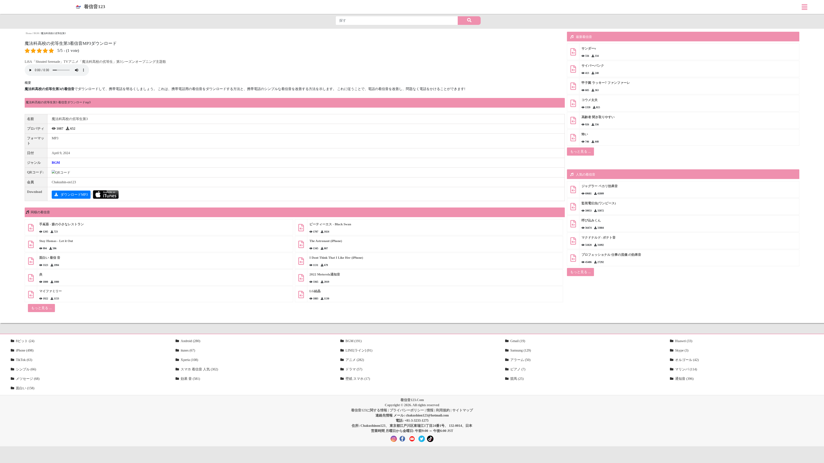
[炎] (31, 279)
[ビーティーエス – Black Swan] (301, 229)
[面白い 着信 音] (31, 263)
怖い (585, 134)
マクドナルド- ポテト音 (599, 237)
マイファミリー (50, 291)
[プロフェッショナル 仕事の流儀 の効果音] (573, 260)
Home (29, 33)
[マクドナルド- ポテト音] (573, 242)
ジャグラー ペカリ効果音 (600, 186)
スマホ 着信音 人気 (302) (199, 369)
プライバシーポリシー (407, 410)
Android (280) (190, 341)
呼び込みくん (591, 220)
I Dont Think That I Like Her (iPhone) (336, 257)
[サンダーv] (573, 53)
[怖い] (573, 139)
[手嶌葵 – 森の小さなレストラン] (31, 229)
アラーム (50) (520, 360)
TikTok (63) (24, 360)
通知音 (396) (684, 378)
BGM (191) (353, 341)
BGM (36, 33)
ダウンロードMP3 (74, 194)
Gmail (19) (517, 341)
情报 (430, 410)
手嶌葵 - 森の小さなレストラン (61, 224)
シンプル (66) (26, 369)
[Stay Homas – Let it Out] (31, 246)
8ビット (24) (25, 341)
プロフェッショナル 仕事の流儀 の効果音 (611, 254)
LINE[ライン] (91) (358, 350)
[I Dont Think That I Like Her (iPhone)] (301, 263)
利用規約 (443, 410)
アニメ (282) (354, 360)
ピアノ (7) (517, 369)
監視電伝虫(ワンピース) (599, 203)
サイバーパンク (593, 65)
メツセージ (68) (27, 378)
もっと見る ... (580, 151)
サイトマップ (462, 410)
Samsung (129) (520, 350)
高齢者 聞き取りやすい (598, 117)
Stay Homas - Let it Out (56, 241)
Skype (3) (681, 350)
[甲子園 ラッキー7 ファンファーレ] (573, 88)
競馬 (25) (517, 378)
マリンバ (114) (686, 369)
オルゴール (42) (687, 360)
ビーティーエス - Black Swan (330, 224)
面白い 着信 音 (49, 257)
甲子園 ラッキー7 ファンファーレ (606, 82)
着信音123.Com (412, 400)
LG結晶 (315, 291)
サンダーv (589, 48)
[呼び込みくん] (573, 225)
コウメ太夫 (590, 100)
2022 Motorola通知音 (324, 274)
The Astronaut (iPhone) (325, 241)
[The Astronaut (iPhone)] (301, 246)
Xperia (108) (189, 360)
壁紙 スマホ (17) (357, 378)
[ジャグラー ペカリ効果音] (573, 191)
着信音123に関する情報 (369, 410)
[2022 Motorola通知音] (301, 279)
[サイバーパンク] (573, 70)
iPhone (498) (24, 350)
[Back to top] (818, 457)
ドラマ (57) (353, 369)
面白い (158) (25, 388)
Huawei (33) (683, 341)
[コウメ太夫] (573, 105)
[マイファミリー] (31, 296)
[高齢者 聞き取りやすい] (573, 122)
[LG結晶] (301, 296)
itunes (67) (188, 350)
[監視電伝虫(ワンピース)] (573, 208)
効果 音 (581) (190, 378)
